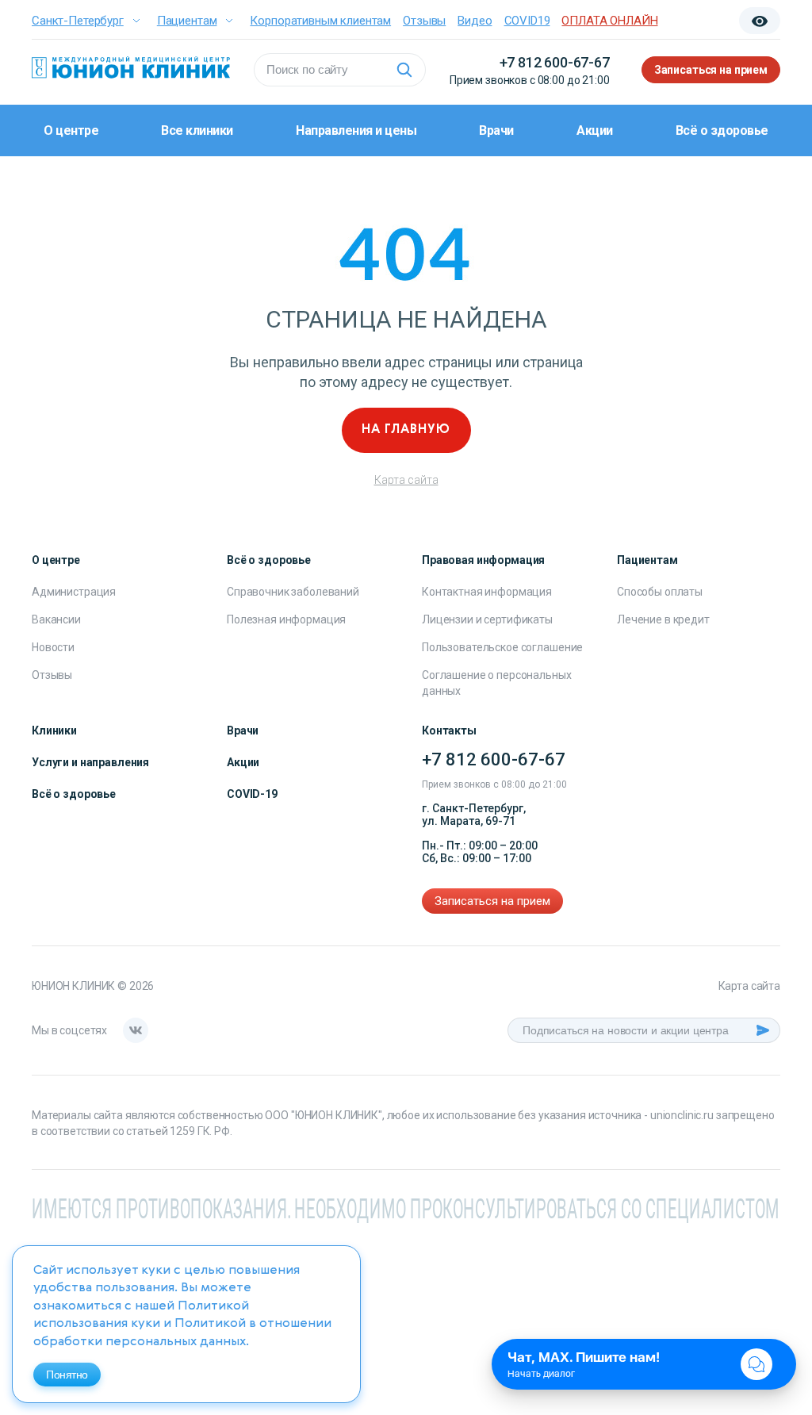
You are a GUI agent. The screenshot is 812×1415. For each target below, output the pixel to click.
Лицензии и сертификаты (487, 619)
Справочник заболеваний (293, 591)
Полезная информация (286, 619)
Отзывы (424, 20)
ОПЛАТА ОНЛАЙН (609, 20)
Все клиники (197, 130)
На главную (406, 430)
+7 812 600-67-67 (555, 62)
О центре (71, 130)
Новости (53, 647)
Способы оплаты (660, 591)
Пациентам (187, 20)
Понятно (67, 1374)
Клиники (54, 730)
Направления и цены (356, 130)
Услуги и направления (90, 762)
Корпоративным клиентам (320, 20)
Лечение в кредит (663, 619)
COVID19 (527, 20)
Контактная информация (487, 591)
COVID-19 (252, 794)
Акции (594, 130)
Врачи (496, 130)
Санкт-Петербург (78, 20)
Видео (475, 20)
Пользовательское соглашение (502, 647)
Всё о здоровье (722, 130)
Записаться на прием (711, 69)
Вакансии (56, 619)
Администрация (74, 591)
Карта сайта (406, 480)
